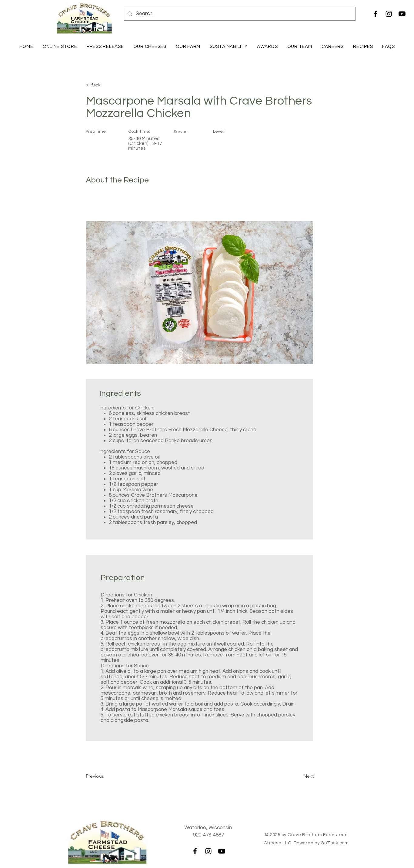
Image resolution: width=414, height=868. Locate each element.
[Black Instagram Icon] (389, 14)
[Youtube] (402, 14)
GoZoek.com (335, 843)
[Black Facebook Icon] (375, 14)
